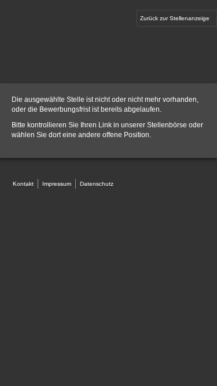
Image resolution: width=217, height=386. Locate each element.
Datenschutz (96, 184)
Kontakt (23, 184)
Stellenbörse (167, 125)
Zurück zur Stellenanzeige (174, 18)
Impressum (56, 184)
